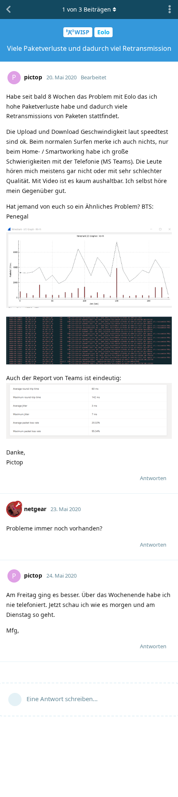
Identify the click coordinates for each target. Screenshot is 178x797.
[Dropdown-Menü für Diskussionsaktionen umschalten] (169, 9)
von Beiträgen (86, 9)
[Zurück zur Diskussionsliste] (8, 9)
